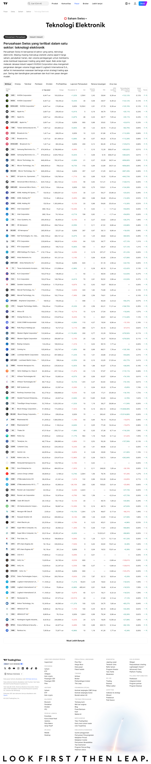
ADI (13, 317)
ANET (13, 257)
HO (13, 430)
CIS (13, 219)
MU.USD (13, 171)
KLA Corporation (23, 274)
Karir (76, 712)
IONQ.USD (14, 571)
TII (13, 268)
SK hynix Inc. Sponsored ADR (27, 176)
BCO (12, 344)
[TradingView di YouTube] (13, 668)
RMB (12, 630)
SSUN (13, 155)
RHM (12, 419)
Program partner (135, 683)
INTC (12, 209)
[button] (60, 3)
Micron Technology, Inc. (25, 160)
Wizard (108, 695)
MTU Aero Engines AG (25, 544)
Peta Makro (48, 723)
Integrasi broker (135, 681)
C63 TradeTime (80, 726)
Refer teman (110, 667)
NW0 (12, 555)
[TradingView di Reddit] (36, 668)
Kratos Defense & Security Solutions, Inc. (27, 625)
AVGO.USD (14, 144)
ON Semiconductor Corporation (27, 506)
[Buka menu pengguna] (135, 3)
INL (13, 214)
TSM (12, 128)
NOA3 (13, 436)
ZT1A (13, 576)
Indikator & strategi (113, 693)
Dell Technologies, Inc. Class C (27, 236)
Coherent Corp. (22, 447)
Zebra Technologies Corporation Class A (27, 576)
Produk (55, 3)
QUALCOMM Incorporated (26, 322)
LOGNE (13, 582)
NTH (12, 392)
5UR (12, 241)
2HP (12, 398)
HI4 (13, 619)
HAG (12, 609)
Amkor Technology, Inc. (25, 603)
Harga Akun (79, 664)
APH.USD (14, 300)
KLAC (13, 273)
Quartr (5, 695)
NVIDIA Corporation (24, 95)
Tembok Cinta (111, 664)
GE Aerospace (22, 225)
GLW (12, 349)
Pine (46, 683)
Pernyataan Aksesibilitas (83, 742)
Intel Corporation (23, 209)
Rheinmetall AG (22, 419)
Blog (76, 707)
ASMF (13, 192)
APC (12, 117)
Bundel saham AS (81, 695)
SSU (12, 149)
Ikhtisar (77, 676)
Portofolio (47, 716)
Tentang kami (80, 702)
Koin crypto (48, 676)
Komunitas (66, 3)
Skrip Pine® (48, 726)
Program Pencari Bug (82, 747)
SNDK (13, 284)
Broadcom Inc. (22, 133)
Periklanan (133, 679)
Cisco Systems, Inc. (24, 220)
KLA (12, 279)
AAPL (13, 111)
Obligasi (47, 674)
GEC (12, 225)
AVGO (13, 133)
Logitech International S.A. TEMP (27, 582)
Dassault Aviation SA (24, 517)
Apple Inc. (21, 111)
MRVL (13, 290)
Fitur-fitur (78, 662)
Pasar (77, 3)
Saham (46, 669)
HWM (13, 365)
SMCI (13, 527)
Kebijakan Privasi (81, 737)
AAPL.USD (14, 122)
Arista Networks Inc (24, 257)
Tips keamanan (80, 745)
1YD (12, 138)
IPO (45, 709)
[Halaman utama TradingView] (6, 3)
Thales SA (20, 430)
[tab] (15, 37)
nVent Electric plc (23, 522)
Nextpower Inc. (22, 598)
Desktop (47, 735)
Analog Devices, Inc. (24, 317)
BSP (12, 387)
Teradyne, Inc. (22, 441)
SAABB (13, 500)
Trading (109, 681)
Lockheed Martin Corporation (27, 355)
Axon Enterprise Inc (24, 468)
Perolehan (48, 704)
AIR (13, 311)
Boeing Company (23, 344)
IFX (13, 376)
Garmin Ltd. (21, 452)
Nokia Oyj (20, 436)
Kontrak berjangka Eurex (84, 693)
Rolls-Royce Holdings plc (26, 328)
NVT (12, 522)
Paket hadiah (79, 669)
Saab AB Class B (23, 501)
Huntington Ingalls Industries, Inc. (27, 619)
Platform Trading (136, 672)
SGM (12, 479)
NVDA (13, 100)
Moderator (110, 674)
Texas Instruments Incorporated (27, 268)
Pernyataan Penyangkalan (84, 735)
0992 (13, 473)
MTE (12, 160)
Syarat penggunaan (82, 733)
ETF (45, 671)
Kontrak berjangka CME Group (86, 690)
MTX (12, 544)
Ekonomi (47, 702)
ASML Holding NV (23, 198)
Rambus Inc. (21, 630)
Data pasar (79, 667)
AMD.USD (14, 187)
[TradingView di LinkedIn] (22, 668)
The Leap (78, 683)
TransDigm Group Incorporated (27, 403)
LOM (12, 355)
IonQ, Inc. (20, 560)
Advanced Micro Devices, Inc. (27, 182)
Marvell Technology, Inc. (26, 290)
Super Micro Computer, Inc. (27, 528)
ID (129, 3)
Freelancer (110, 697)
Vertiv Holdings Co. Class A (27, 371)
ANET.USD (14, 263)
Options (47, 721)
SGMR (13, 484)
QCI (13, 322)
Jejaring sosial (111, 662)
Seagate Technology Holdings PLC (27, 306)
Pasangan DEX (49, 681)
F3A (12, 538)
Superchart (48, 662)
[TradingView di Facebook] (9, 668)
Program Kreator (112, 669)
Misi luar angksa (80, 704)
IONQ (12, 560)
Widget (132, 662)
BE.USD (13, 414)
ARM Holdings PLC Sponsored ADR (27, 252)
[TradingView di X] (5, 668)
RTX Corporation (23, 241)
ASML (13, 198)
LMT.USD (14, 360)
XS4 (12, 506)
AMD (12, 182)
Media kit (78, 714)
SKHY (13, 176)
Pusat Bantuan (80, 709)
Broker (86, 3)
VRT (12, 371)
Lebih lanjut (97, 3)
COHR (13, 446)
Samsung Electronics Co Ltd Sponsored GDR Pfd (27, 155)
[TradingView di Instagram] (18, 668)
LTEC (12, 592)
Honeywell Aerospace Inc (26, 463)
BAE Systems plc (23, 387)
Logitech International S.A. (26, 587)
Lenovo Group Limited (25, 474)
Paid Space (110, 700)
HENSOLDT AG (22, 609)
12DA (13, 236)
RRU (12, 328)
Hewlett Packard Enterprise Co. (27, 398)
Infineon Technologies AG (26, 376)
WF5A (13, 625)
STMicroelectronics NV (25, 479)
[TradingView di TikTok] (31, 668)
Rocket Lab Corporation (25, 490)
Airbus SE (20, 311)
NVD (12, 95)
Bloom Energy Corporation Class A (27, 409)
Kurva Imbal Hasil (50, 718)
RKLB (13, 490)
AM (13, 517)
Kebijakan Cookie (81, 740)
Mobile (46, 733)
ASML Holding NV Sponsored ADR (27, 192)
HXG (12, 511)
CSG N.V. (20, 555)
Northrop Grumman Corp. (26, 392)
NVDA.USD (14, 106)
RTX (12, 246)
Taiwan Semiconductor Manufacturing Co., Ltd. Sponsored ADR (27, 128)
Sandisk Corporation (24, 284)
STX (12, 306)
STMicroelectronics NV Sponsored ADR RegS (27, 484)
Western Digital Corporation (27, 333)
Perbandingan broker (82, 681)
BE (13, 409)
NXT (12, 598)
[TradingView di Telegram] (27, 668)
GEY (12, 452)
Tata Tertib (110, 672)
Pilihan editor (111, 686)
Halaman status (80, 750)
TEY (13, 441)
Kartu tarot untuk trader (83, 723)
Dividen (47, 707)
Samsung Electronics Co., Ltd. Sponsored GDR (27, 149)
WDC (12, 333)
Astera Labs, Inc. (23, 457)
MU (13, 165)
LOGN (13, 587)
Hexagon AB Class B (24, 511)
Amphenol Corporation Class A (28, 301)
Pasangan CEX (49, 679)
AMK (12, 603)
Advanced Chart (135, 669)
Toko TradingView (81, 721)
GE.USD (13, 230)
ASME (13, 203)
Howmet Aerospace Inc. (25, 365)
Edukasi (109, 683)
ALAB (13, 457)
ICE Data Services (31, 679)
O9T (12, 252)
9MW (13, 295)
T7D (12, 403)
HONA (13, 463)
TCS (12, 468)
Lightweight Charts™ (137, 667)
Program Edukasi (136, 686)
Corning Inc (21, 349)
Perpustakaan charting (138, 664)
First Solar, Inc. (22, 538)
